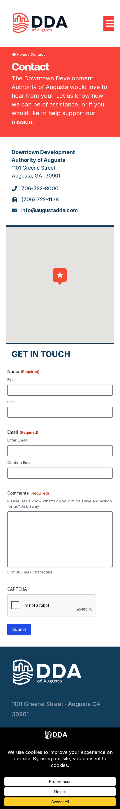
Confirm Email (19, 462)
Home (22, 54)
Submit (19, 629)
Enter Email (17, 440)
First (11, 379)
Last (11, 401)
